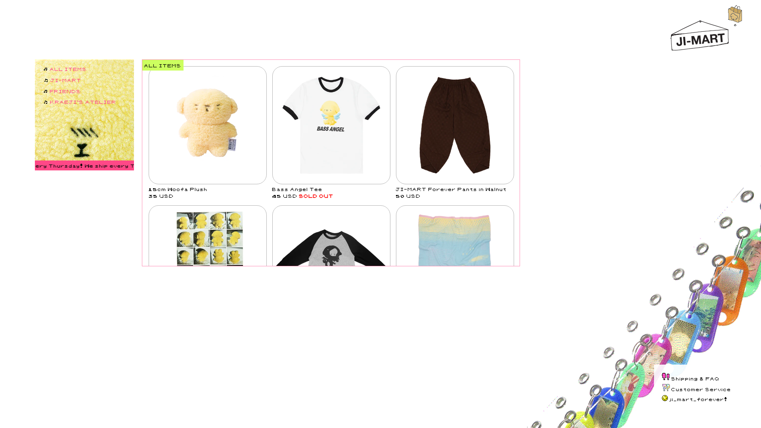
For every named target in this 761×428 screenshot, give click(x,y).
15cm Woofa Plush (178, 188)
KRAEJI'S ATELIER (83, 101)
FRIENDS (65, 91)
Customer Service (701, 389)
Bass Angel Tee (297, 188)
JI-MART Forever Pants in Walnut (451, 188)
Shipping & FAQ (695, 378)
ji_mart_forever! (698, 399)
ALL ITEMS (68, 68)
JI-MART (66, 79)
